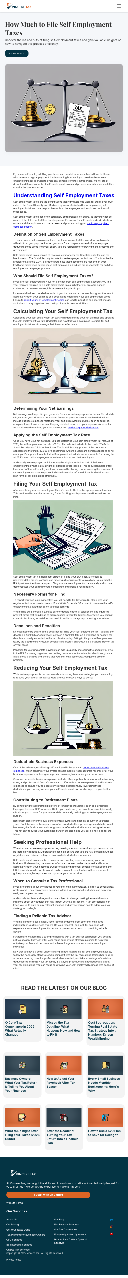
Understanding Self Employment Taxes (63, 195)
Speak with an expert (48, 1194)
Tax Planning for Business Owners (25, 1234)
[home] (22, 6)
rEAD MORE (16, 53)
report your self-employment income (44, 300)
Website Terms (14, 1202)
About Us (11, 1219)
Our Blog (59, 1219)
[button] (118, 6)
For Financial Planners (66, 1224)
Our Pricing (12, 1224)
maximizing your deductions (83, 427)
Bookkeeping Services (19, 1244)
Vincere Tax (33, 1253)
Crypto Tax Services (18, 1249)
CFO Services (14, 1239)
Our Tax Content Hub (66, 1229)
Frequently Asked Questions (70, 1234)
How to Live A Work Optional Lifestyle (70, 1241)
